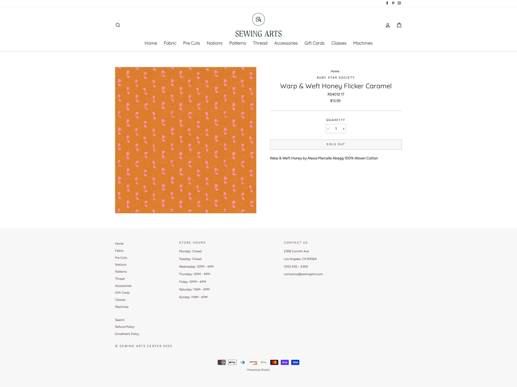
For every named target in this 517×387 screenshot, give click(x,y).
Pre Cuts (191, 43)
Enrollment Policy (127, 334)
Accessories (286, 43)
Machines (362, 43)
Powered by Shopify (258, 369)
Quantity (335, 120)
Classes (338, 43)
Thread (260, 43)
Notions (214, 43)
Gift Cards (315, 43)
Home (151, 43)
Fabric (170, 43)
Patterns (237, 43)
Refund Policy (125, 327)
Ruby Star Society (336, 77)
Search (120, 320)
